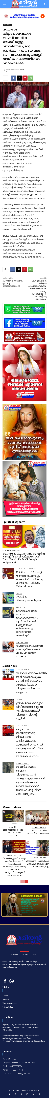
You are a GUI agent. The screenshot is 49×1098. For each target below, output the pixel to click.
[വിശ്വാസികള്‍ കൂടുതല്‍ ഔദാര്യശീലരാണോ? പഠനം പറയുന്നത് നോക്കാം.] (8, 647)
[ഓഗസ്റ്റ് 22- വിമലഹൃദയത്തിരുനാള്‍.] (8, 597)
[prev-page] (22, 881)
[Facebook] (13, 78)
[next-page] (26, 881)
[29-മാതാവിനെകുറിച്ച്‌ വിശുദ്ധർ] (24, 904)
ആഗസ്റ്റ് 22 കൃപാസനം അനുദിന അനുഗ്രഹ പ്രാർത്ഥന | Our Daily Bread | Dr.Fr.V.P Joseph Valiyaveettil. (24, 558)
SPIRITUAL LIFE (22, 642)
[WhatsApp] (30, 78)
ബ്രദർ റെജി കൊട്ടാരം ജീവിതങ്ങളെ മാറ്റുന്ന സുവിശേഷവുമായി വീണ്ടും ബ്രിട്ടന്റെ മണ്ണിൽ (30, 711)
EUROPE (19, 699)
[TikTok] (21, 1094)
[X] (19, 78)
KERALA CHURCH (22, 669)
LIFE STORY (8, 24)
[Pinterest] (25, 78)
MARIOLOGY (20, 607)
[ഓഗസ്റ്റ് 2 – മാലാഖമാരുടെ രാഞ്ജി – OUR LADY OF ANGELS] (13, 816)
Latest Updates (39, 858)
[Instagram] (15, 1094)
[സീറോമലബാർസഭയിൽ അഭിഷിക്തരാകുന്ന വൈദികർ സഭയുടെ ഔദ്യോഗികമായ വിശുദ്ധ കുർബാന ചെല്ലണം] (8, 674)
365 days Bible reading (26, 569)
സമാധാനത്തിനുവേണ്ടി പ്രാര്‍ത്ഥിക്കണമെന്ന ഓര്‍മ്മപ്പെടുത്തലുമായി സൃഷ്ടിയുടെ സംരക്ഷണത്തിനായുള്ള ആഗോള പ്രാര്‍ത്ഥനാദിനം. (24, 1038)
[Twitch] (27, 1094)
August (19, 593)
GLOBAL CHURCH (22, 763)
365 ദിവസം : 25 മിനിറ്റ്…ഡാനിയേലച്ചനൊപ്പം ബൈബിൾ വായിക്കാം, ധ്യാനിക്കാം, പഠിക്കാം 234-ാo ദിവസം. (30, 579)
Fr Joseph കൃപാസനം (11, 550)
